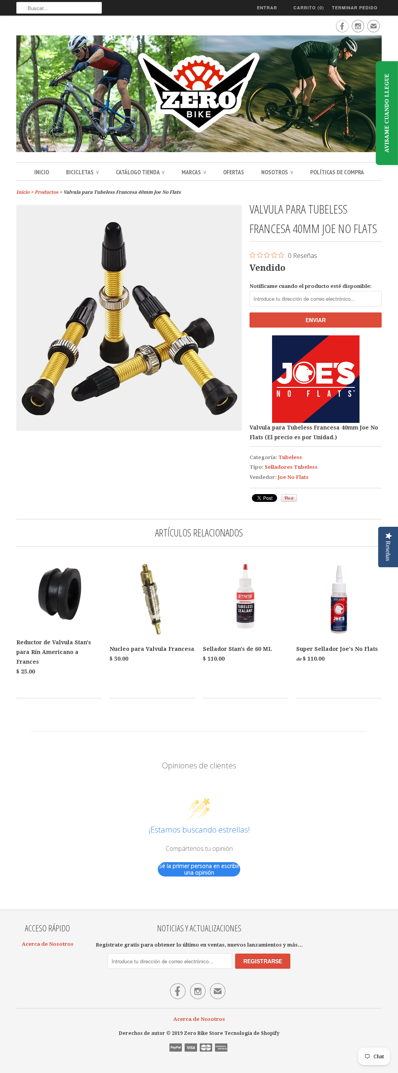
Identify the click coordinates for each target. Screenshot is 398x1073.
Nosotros (277, 172)
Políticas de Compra (337, 172)
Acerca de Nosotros (47, 944)
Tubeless (290, 457)
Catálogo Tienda (140, 172)
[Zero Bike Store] (199, 94)
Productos (46, 192)
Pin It (289, 498)
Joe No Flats (293, 477)
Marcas (194, 172)
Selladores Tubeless (291, 467)
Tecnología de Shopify (251, 1033)
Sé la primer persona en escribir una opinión (199, 869)
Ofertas (233, 172)
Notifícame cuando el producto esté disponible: (311, 286)
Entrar (267, 8)
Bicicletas (82, 172)
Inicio (41, 172)
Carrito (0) (308, 8)
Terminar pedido (355, 8)
